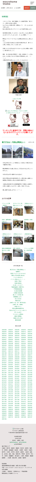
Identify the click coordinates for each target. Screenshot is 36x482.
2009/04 (23, 409)
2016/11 (17, 374)
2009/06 (10, 409)
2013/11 (23, 388)
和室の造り (18, 300)
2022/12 (30, 345)
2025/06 (30, 333)
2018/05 (30, 366)
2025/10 (4, 333)
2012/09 (17, 393)
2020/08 (17, 357)
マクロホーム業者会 (18, 314)
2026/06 (17, 329)
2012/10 (10, 393)
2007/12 (30, 415)
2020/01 (30, 359)
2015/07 (23, 380)
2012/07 (30, 393)
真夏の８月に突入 (18, 318)
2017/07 (30, 370)
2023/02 (17, 345)
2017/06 (4, 372)
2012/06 (4, 395)
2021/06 (17, 353)
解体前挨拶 (18, 320)
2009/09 (23, 407)
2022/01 (4, 351)
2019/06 (10, 362)
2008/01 (23, 415)
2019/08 (30, 361)
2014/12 (4, 384)
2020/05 (4, 359)
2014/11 (10, 384)
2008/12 (17, 411)
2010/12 (23, 401)
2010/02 (23, 405)
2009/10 (17, 407)
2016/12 (10, 374)
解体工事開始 (18, 316)
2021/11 (17, 351)
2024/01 (10, 341)
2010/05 (4, 405)
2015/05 (4, 382)
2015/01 (30, 382)
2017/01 (4, 374)
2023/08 (10, 343)
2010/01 (30, 405)
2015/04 (10, 382)
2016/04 (30, 376)
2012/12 (30, 392)
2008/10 (30, 411)
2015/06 (30, 380)
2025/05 (4, 335)
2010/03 (17, 405)
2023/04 (4, 345)
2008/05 (30, 413)
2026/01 (17, 331)
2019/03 (30, 362)
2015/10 (4, 380)
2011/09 (30, 397)
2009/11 (10, 407)
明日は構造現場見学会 (18, 308)
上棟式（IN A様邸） (18, 304)
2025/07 (23, 333)
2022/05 (10, 349)
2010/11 (30, 401)
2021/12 (10, 351)
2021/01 (17, 355)
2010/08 (17, 403)
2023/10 (30, 341)
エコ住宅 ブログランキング (13, 113)
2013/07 (17, 390)
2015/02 (23, 382)
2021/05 (23, 353)
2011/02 (10, 401)
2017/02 (30, 372)
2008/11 (23, 411)
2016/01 (17, 378)
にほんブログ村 (17, 98)
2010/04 (10, 405)
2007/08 (23, 417)
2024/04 (23, 339)
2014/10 (17, 384)
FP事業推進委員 (18, 289)
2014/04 (23, 386)
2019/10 (17, 361)
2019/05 (17, 362)
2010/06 (30, 403)
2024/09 (23, 337)
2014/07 (4, 386)
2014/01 (10, 388)
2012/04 (17, 395)
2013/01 (23, 392)
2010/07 (23, 403)
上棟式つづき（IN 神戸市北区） (18, 302)
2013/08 (10, 390)
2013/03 (10, 392)
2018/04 (4, 368)
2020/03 (17, 359)
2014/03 (30, 386)
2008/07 (17, 413)
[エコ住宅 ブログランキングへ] (13, 123)
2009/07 (4, 409)
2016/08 (4, 376)
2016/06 (17, 376)
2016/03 (4, 378)
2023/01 (23, 345)
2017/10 (10, 370)
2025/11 (30, 331)
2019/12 (4, 361)
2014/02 (4, 388)
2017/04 (17, 372)
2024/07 (4, 339)
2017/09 (17, 370)
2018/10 (30, 364)
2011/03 (4, 401)
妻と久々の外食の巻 (18, 295)
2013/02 (17, 392)
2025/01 (30, 335)
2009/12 (4, 407)
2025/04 (10, 335)
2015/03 (17, 382)
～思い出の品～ (18, 298)
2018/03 (10, 368)
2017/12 (30, 368)
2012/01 (4, 397)
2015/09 (10, 380)
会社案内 (3, 8)
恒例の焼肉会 (18, 283)
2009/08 (30, 407)
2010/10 (4, 403)
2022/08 (23, 347)
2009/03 (30, 409)
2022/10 (10, 347)
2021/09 (30, 351)
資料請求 (27, 8)
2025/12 (23, 331)
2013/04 (4, 392)
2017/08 (23, 370)
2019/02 (4, 364)
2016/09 (30, 374)
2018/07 (17, 366)
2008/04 (4, 415)
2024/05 (17, 339)
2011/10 (23, 397)
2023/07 (17, 343)
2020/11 (30, 355)
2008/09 (4, 413)
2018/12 (17, 364)
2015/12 (23, 378)
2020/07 (23, 357)
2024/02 (4, 341)
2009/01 (10, 411)
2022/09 (17, 347)
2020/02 (23, 359)
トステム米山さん (18, 277)
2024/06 (10, 339)
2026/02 (10, 331)
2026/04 (30, 329)
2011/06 (17, 399)
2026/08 (4, 329)
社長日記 (5, 16)
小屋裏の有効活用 (18, 293)
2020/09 (10, 357)
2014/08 (30, 384)
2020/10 (4, 357)
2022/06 (4, 349)
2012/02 (30, 395)
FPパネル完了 (18, 312)
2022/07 (30, 347)
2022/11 (4, 347)
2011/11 (17, 397)
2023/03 (10, 345)
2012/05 (10, 395)
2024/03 (30, 339)
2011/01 (17, 401)
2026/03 (4, 331)
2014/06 (10, 386)
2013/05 (30, 390)
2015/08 (17, 380)
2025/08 (17, 333)
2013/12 (17, 388)
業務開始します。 (18, 296)
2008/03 (10, 415)
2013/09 (4, 390)
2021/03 (4, 355)
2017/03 (23, 372)
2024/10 (17, 337)
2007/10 (10, 417)
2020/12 (23, 355)
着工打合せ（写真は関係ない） (18, 269)
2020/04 (10, 359)
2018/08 (10, 366)
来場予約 (33, 8)
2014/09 (23, 384)
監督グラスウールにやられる (18, 273)
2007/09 (17, 417)
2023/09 (4, 343)
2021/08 (4, 353)
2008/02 (17, 415)
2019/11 (10, 361)
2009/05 (17, 409)
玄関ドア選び (18, 281)
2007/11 (4, 417)
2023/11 (23, 341)
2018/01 (23, 368)
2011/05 (23, 399)
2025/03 (17, 335)
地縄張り (18, 271)
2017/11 (4, 370)
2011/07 (10, 399)
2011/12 (10, 397)
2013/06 (23, 390)
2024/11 (10, 337)
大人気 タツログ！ (18, 285)
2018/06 (23, 366)
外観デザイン (18, 306)
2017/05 (10, 372)
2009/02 (4, 411)
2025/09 (10, 333)
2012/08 (23, 393)
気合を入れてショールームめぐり (18, 310)
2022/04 (17, 349)
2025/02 (23, 335)
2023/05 (30, 343)
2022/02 (30, 349)
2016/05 (23, 376)
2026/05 (23, 329)
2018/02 (17, 368)
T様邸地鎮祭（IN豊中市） (18, 287)
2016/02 (10, 378)
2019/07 (4, 362)
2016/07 (10, 376)
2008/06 (23, 413)
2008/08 (10, 413)
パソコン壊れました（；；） (18, 279)
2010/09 (10, 403)
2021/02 (10, 355)
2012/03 (23, 395)
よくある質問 (17, 8)
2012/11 (4, 393)
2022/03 (23, 349)
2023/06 (23, 343)
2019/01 (10, 364)
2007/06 (4, 419)
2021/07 (10, 353)
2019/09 (23, 361)
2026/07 (10, 329)
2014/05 (17, 386)
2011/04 (30, 399)
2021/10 (23, 351)
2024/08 (30, 337)
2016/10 (23, 374)
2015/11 (30, 378)
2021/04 (30, 353)
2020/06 (30, 357)
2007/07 (30, 417)
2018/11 (23, 364)
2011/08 (4, 399)
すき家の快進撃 (18, 291)
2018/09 (4, 366)
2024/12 (4, 337)
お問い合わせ (9, 8)
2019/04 (23, 362)
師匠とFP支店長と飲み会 (18, 275)
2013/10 (30, 388)
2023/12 (17, 341)
